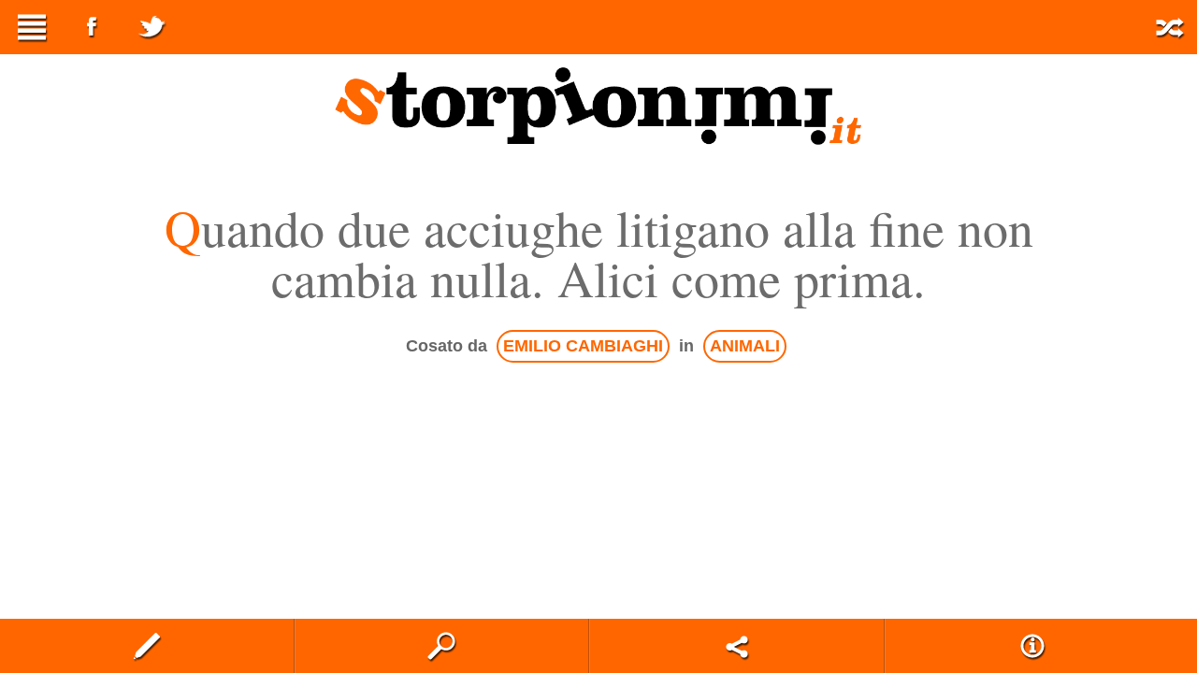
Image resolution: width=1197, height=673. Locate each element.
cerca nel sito (442, 646)
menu (32, 27)
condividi (737, 646)
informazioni (1032, 646)
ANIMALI (745, 345)
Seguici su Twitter (151, 27)
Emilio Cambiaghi (583, 345)
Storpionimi (598, 105)
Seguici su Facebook (92, 27)
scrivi (147, 646)
